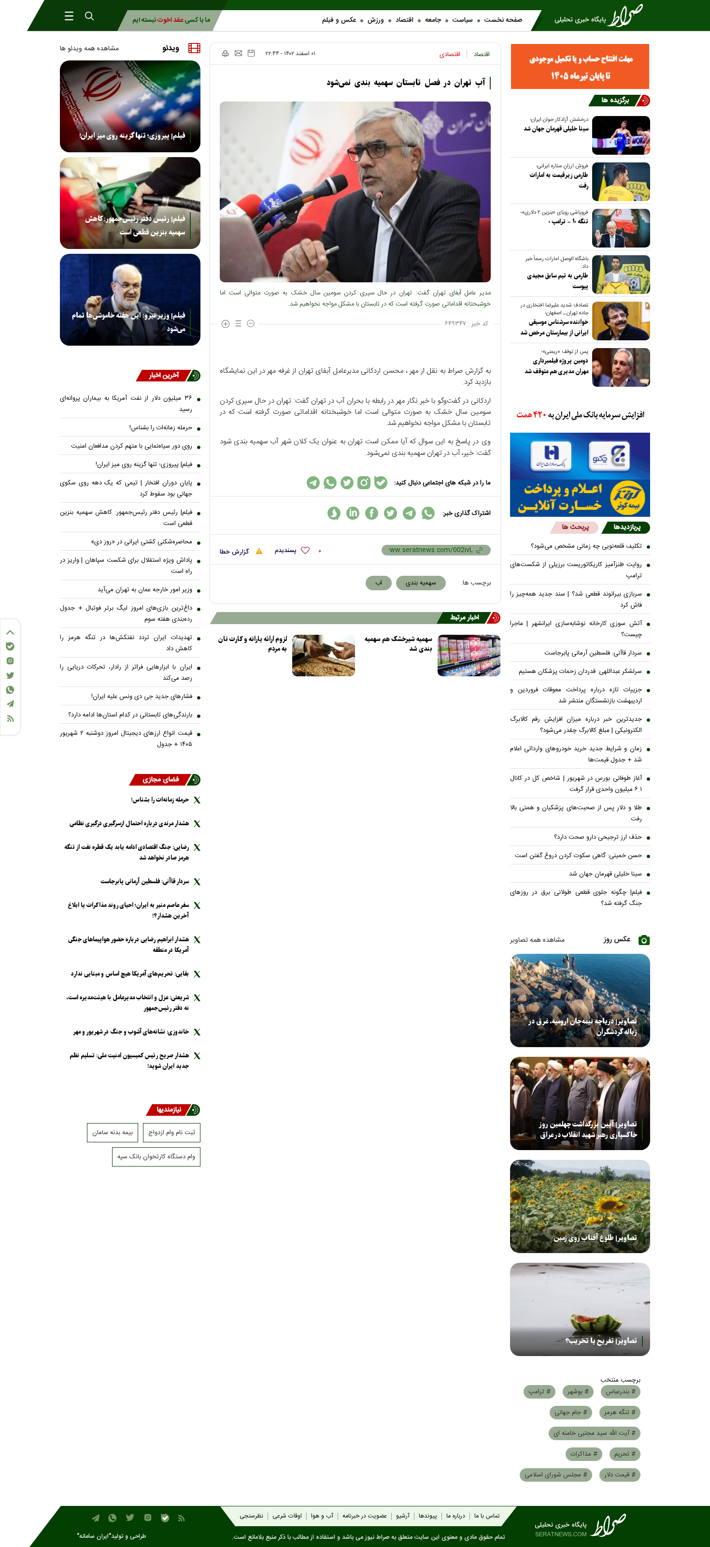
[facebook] (371, 513)
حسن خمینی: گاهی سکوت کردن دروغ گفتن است (578, 855)
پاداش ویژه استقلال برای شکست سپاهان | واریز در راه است (126, 566)
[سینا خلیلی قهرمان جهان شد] (619, 135)
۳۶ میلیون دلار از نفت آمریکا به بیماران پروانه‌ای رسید (126, 404)
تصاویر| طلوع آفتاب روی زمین (595, 1238)
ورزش (376, 20)
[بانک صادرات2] (580, 456)
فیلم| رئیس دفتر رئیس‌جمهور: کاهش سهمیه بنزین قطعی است (135, 226)
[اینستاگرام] (10, 661)
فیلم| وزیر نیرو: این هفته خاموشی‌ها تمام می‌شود (128, 322)
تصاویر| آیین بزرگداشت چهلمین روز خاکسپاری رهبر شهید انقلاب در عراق (588, 1129)
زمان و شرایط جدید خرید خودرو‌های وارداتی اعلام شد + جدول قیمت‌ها (576, 754)
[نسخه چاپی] (225, 53)
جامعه (433, 20)
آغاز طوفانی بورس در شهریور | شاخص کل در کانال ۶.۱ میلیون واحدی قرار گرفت (576, 784)
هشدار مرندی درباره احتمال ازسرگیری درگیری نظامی (129, 823)
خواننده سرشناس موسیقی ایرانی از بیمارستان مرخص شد (554, 327)
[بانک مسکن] (580, 66)
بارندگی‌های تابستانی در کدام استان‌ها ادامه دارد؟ (130, 715)
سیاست (463, 20)
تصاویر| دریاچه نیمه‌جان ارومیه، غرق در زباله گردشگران (582, 1026)
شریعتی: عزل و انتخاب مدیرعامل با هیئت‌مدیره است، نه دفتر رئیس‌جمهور (127, 1003)
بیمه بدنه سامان (112, 1132)
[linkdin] (352, 513)
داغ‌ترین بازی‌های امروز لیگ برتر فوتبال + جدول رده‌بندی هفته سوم (126, 614)
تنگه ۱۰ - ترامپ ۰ (568, 221)
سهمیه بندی (421, 583)
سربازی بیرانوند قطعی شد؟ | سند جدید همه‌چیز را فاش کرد (576, 600)
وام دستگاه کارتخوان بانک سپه (156, 1157)
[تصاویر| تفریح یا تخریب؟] (580, 1309)
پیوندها (428, 1516)
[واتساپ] (10, 690)
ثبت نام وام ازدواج (171, 1132)
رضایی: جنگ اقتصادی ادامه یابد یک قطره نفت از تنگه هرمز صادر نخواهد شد (126, 852)
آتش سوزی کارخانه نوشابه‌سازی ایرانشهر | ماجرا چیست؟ (576, 629)
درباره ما (455, 1516)
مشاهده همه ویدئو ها (89, 49)
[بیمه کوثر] (580, 498)
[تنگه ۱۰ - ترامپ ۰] (619, 228)
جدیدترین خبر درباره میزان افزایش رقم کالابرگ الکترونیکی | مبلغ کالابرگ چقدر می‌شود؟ (576, 725)
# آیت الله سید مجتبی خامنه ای (595, 1433)
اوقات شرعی (287, 1516)
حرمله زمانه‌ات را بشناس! (160, 428)
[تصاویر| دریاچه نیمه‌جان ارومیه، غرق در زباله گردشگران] (580, 1000)
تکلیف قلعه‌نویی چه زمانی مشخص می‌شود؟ (586, 546)
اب (378, 583)
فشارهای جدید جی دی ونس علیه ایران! (141, 696)
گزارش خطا (235, 552)
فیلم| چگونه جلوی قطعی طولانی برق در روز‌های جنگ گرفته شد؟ (576, 898)
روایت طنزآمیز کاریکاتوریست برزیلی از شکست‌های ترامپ (576, 570)
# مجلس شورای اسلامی (556, 1475)
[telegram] (409, 513)
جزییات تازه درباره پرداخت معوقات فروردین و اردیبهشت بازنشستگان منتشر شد (576, 695)
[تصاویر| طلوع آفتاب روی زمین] (580, 1206)
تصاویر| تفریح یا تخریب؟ (601, 1341)
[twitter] (390, 513)
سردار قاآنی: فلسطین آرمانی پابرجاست (593, 653)
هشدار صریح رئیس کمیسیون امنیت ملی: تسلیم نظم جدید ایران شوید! (129, 1061)
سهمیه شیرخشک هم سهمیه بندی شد (398, 644)
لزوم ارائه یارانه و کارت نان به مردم (252, 644)
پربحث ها (575, 527)
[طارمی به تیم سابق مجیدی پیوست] (619, 274)
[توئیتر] (10, 675)
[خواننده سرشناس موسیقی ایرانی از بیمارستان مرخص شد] (619, 321)
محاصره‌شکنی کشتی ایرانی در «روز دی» (141, 542)
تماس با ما (486, 1516)
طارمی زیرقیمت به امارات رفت (559, 180)
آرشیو (403, 1516)
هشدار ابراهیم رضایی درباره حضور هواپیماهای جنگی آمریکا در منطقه (128, 945)
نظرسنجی (251, 1516)
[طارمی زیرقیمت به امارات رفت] (619, 181)
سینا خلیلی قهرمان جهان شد (556, 128)
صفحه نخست (503, 20)
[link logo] (602, 15)
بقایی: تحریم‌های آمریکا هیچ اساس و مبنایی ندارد (130, 973)
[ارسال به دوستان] (238, 53)
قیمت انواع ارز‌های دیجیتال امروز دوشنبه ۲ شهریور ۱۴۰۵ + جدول (126, 739)
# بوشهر (578, 1391)
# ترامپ (539, 1391)
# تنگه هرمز (620, 1412)
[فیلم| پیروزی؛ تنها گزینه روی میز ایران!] (130, 106)
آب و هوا (322, 1516)
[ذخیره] (251, 53)
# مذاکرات (583, 1454)
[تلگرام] (10, 703)
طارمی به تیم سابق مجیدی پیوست (557, 281)
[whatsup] (428, 513)
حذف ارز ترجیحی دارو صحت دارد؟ (598, 837)
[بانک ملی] (580, 416)
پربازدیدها (627, 527)
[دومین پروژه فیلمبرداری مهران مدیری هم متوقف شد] (619, 367)
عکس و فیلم (339, 20)
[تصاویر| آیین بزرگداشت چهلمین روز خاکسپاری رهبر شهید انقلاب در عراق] (580, 1103)
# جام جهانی (570, 1412)
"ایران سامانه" (94, 1537)
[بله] (10, 646)
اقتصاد (404, 20)
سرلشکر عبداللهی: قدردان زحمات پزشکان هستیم (580, 671)
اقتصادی (450, 54)
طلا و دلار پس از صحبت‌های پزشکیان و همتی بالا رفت (576, 813)
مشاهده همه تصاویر (537, 940)
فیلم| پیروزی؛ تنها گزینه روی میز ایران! (132, 136)
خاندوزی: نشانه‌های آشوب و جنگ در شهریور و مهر (131, 1031)
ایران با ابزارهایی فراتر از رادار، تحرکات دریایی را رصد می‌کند (126, 673)
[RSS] (10, 719)
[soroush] (334, 513)
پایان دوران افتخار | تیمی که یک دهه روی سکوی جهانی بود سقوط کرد (126, 488)
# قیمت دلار (620, 1475)
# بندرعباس (621, 1391)
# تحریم (625, 1454)
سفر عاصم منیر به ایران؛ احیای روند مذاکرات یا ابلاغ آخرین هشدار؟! (128, 910)
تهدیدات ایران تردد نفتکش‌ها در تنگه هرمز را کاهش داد (126, 643)
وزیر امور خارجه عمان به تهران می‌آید (145, 589)
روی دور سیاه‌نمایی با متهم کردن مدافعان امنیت (131, 446)
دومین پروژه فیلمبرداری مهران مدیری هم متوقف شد (556, 366)
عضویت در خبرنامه (364, 1516)
